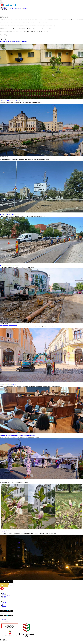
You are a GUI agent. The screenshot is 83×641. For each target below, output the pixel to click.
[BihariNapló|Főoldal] (17, 638)
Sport (19, 8)
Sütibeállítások (4, 597)
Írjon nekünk (4, 619)
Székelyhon (3, 600)
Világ (20, 8)
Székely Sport (4, 603)
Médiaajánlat (4, 596)
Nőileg (3, 604)
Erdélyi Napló (4, 602)
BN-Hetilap (27, 8)
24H (1, 8)
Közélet (3, 8)
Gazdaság (8, 8)
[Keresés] (1, 1)
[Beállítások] (1, 7)
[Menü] (3, 7)
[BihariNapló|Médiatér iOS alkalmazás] (3, 611)
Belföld (5, 8)
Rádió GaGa (4, 606)
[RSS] (8, 622)
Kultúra (11, 8)
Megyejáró (13, 8)
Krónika (3, 601)
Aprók (24, 8)
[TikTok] (6, 622)
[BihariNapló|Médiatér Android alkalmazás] (10, 611)
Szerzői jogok (4, 594)
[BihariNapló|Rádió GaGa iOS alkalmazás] (3, 616)
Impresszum (3, 593)
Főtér (3, 605)
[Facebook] (1, 622)
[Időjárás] (1, 3)
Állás (22, 8)
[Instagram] (5, 622)
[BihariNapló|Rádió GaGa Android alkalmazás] (10, 616)
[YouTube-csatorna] (3, 622)
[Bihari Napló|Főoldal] (8, 6)
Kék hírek (16, 8)
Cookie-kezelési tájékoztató (6, 595)
